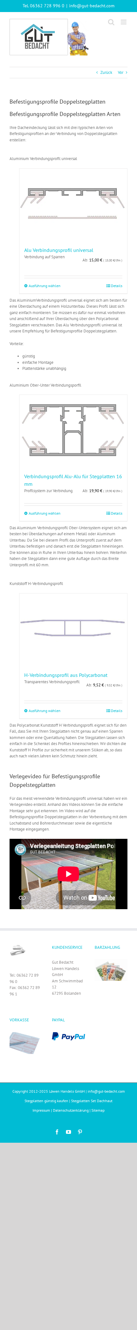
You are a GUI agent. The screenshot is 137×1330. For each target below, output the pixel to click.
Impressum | (42, 1110)
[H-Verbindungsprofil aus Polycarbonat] (73, 629)
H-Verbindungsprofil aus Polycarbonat (65, 675)
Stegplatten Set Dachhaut (91, 1100)
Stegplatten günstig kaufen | (48, 1100)
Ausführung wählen (45, 285)
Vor (120, 72)
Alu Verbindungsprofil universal (58, 250)
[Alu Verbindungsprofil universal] (73, 204)
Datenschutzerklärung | (72, 1110)
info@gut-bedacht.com (91, 6)
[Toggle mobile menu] (124, 22)
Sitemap (98, 1110)
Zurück (106, 72)
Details (116, 285)
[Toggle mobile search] (111, 22)
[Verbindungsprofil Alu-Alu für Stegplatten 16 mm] (73, 430)
